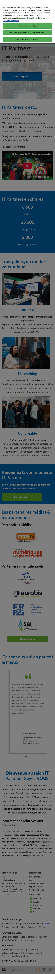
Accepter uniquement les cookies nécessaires (27, 33)
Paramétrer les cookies (27, 26)
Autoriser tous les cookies (27, 39)
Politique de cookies (11, 21)
